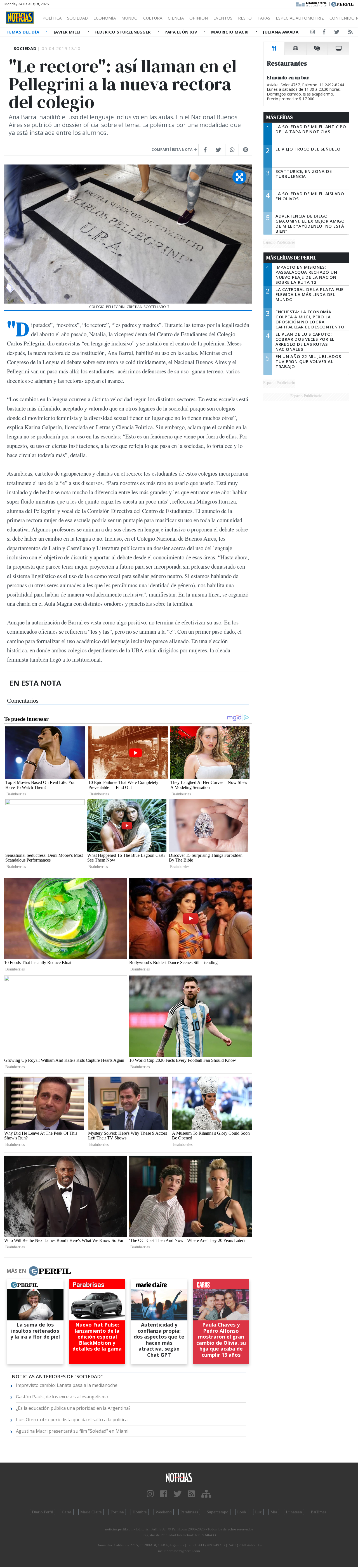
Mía (273, 1512)
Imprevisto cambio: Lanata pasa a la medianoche (66, 1385)
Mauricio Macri (230, 32)
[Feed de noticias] (350, 33)
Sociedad (77, 18)
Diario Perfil (42, 1512)
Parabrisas (189, 1512)
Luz (258, 1512)
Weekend (164, 1512)
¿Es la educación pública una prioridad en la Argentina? (73, 1408)
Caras (67, 1512)
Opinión (198, 18)
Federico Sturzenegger (123, 32)
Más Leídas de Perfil (291, 257)
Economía (104, 18)
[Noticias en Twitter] (336, 33)
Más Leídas (279, 117)
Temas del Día (23, 32)
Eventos (222, 18)
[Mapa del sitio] (206, 1494)
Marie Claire (91, 1512)
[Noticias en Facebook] (324, 33)
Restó (245, 18)
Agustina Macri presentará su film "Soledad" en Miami (72, 1431)
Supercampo (218, 1512)
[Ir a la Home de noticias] (179, 1477)
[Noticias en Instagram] (312, 33)
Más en (16, 1270)
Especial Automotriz (300, 18)
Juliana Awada (280, 32)
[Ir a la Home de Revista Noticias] (19, 17)
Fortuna (117, 1512)
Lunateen (294, 1512)
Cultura (152, 18)
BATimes (318, 1512)
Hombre (140, 1512)
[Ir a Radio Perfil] (311, 3)
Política (52, 18)
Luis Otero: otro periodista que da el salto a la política (72, 1419)
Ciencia (176, 18)
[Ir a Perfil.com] (342, 3)
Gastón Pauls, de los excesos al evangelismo (62, 1397)
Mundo (129, 18)
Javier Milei (67, 32)
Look (241, 1512)
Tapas (263, 18)
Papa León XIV (181, 32)
